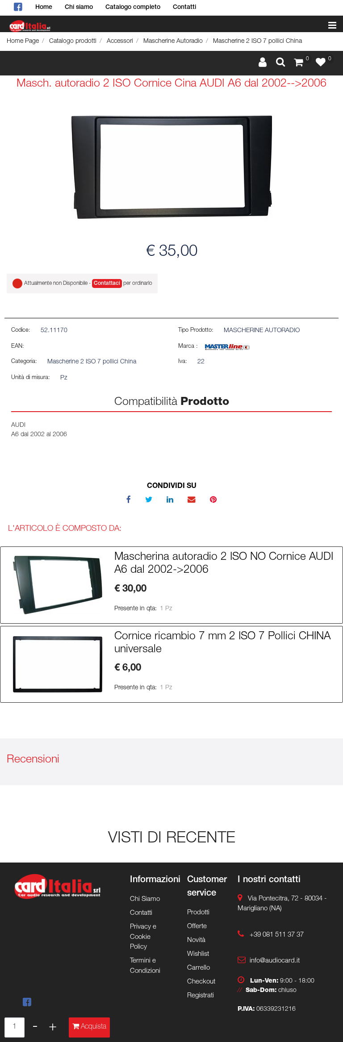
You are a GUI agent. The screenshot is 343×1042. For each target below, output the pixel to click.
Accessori (120, 41)
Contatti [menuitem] (184, 7)
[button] (171, 167)
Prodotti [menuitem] (198, 912)
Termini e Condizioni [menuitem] (145, 966)
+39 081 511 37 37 (277, 935)
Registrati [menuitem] (200, 995)
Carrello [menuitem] (198, 968)
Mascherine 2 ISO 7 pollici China (257, 41)
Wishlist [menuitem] (198, 954)
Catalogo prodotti (72, 41)
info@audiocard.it (275, 961)
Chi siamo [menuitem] (79, 7)
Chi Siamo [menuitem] (145, 899)
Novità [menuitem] (196, 940)
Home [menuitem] (43, 7)
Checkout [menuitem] (201, 982)
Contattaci (107, 283)
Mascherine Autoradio (173, 41)
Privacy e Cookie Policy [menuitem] (143, 937)
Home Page (23, 41)
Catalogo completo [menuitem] (132, 7)
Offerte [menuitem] (197, 926)
